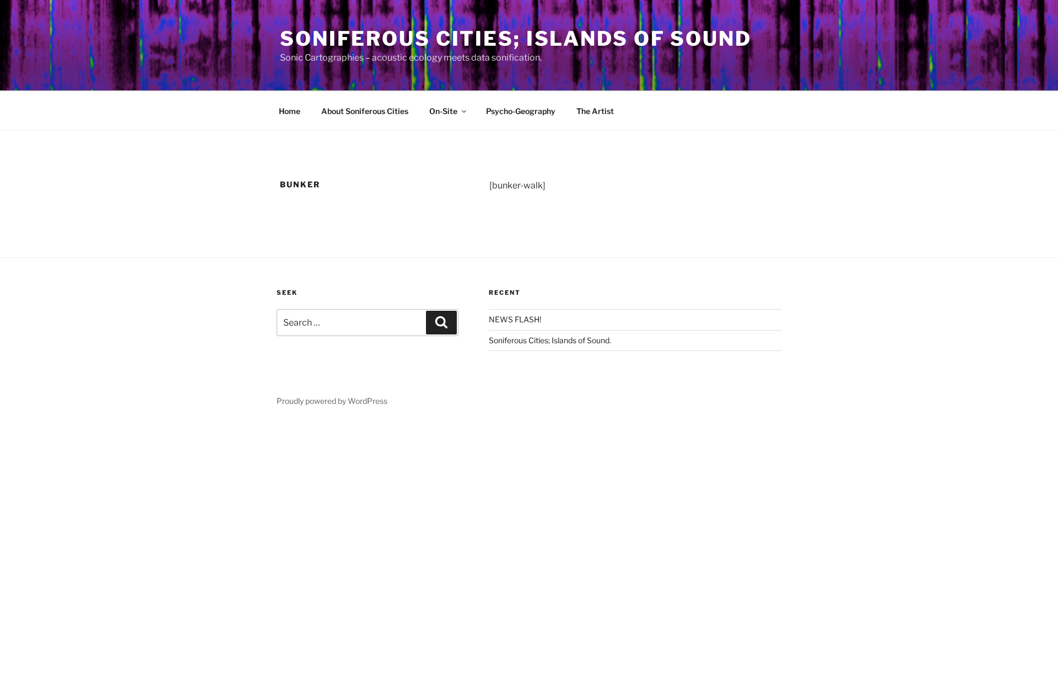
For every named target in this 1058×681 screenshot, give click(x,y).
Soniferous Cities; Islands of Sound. (550, 340)
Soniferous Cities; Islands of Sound (516, 38)
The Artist (595, 111)
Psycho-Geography (520, 111)
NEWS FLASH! (515, 319)
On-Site (443, 111)
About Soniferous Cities (364, 111)
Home (289, 111)
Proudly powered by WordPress (332, 401)
